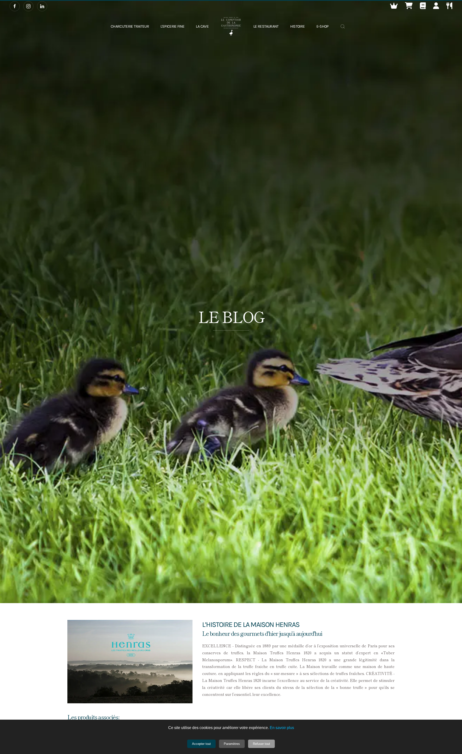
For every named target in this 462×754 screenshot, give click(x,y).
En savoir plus (282, 728)
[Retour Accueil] (231, 26)
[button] (394, 6)
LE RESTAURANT (266, 26)
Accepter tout (201, 744)
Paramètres (232, 744)
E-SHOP (322, 26)
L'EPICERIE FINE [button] (172, 26)
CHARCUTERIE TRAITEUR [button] (130, 26)
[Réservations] (449, 6)
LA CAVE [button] (202, 26)
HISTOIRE (297, 26)
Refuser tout (261, 744)
